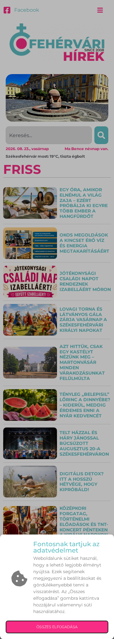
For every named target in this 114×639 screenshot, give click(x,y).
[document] (57, 319)
